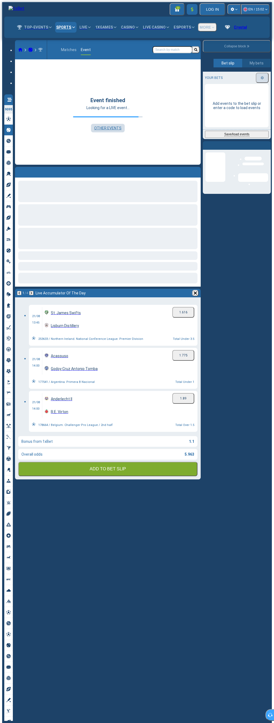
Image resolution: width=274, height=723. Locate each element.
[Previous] (19, 171)
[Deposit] (192, 9)
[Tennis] (30, 49)
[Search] (196, 49)
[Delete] (195, 171)
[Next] (31, 171)
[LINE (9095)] (20, 49)
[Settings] (234, 9)
